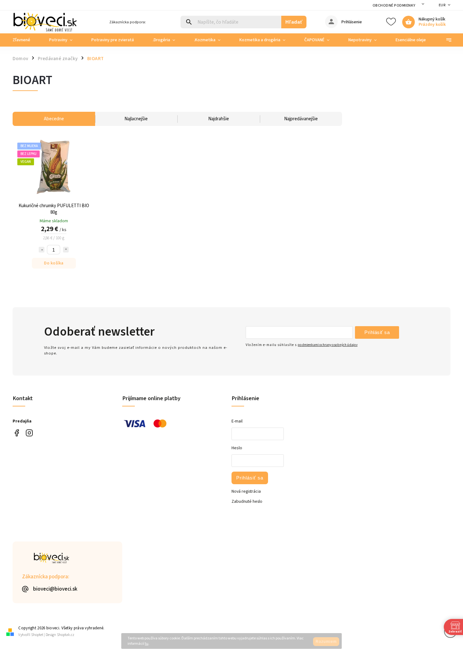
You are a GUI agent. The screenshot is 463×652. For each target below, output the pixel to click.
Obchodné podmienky (394, 5)
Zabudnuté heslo (247, 501)
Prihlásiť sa (377, 332)
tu (146, 643)
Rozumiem (326, 641)
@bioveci (16, 433)
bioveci (29, 433)
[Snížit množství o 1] (41, 249)
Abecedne (54, 119)
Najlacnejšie (136, 119)
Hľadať (294, 22)
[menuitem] (26, 40)
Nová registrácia (246, 491)
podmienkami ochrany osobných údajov (327, 345)
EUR (442, 5)
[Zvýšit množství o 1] (66, 249)
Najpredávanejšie (301, 119)
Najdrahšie (218, 119)
